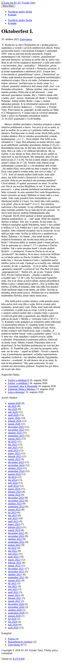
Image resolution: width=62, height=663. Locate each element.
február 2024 (14, 491)
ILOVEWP (19, 658)
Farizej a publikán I (18, 383)
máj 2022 (13, 553)
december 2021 (16, 568)
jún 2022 (12, 550)
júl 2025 (12, 441)
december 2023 (16, 497)
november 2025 (16, 429)
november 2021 (16, 571)
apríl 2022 (13, 556)
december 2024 (16, 462)
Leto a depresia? (16, 392)
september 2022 (16, 542)
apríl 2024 (13, 485)
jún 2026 (12, 409)
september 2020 (16, 612)
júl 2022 (12, 548)
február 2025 (14, 456)
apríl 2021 (13, 592)
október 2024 (15, 468)
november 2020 (16, 607)
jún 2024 (12, 480)
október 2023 (15, 503)
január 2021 (14, 601)
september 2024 (16, 471)
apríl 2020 (13, 627)
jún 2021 (12, 586)
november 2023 (16, 500)
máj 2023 (13, 518)
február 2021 (14, 598)
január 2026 (14, 423)
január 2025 (14, 459)
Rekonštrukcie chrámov (20, 641)
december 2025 (16, 426)
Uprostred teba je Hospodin (22, 386)
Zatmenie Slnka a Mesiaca (21, 389)
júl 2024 (12, 477)
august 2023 (14, 509)
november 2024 (16, 465)
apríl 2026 (13, 415)
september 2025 (16, 435)
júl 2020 (12, 618)
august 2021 (14, 580)
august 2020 (14, 615)
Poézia (11, 638)
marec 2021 (14, 595)
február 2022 (14, 562)
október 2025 (15, 432)
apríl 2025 (13, 450)
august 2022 (14, 545)
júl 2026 (12, 406)
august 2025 (14, 438)
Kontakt (12, 14)
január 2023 (14, 530)
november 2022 (16, 536)
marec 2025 (14, 453)
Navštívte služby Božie (20, 11)
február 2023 (14, 527)
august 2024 (14, 474)
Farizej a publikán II (18, 380)
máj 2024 (13, 483)
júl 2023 (12, 512)
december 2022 (16, 533)
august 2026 (14, 403)
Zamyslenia (26, 39)
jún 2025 (12, 444)
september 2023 (16, 506)
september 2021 (16, 577)
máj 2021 (13, 589)
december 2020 (16, 604)
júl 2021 (12, 583)
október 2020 (15, 610)
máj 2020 (13, 624)
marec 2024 (14, 488)
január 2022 (14, 565)
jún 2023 (12, 515)
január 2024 (14, 494)
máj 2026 (13, 412)
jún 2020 (12, 621)
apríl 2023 (13, 521)
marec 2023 (14, 524)
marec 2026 (14, 418)
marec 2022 (14, 559)
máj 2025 (13, 447)
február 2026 (14, 421)
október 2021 (15, 574)
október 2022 (15, 539)
